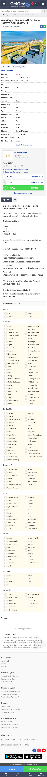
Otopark (31, 432)
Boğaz (9, 575)
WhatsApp (37, 769)
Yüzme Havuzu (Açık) (35, 456)
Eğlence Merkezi (13, 507)
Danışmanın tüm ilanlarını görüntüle (17, 172)
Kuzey (30, 316)
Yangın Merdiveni (34, 453)
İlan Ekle (29, 775)
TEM (9, 560)
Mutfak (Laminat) (34, 379)
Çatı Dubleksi (12, 610)
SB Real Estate (20, 153)
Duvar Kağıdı (32, 348)
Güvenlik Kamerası (13, 419)
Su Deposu (11, 453)
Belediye (31, 497)
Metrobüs (10, 553)
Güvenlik (10, 416)
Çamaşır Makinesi (34, 397)
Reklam (3, 664)
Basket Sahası (12, 441)
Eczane (30, 503)
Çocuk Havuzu (12, 456)
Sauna (9, 388)
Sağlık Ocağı (32, 519)
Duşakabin (11, 351)
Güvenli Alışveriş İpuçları (9, 724)
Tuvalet (30, 485)
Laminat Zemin (33, 372)
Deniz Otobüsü (12, 544)
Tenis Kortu (32, 441)
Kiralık (27, 15)
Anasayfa (6, 15)
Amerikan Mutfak (13, 335)
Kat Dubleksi (11, 604)
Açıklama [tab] (6, 200)
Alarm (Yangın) (12, 332)
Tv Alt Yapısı (11, 429)
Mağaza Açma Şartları (9, 694)
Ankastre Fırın (32, 335)
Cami (9, 500)
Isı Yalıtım (10, 422)
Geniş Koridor (32, 472)
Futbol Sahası (32, 438)
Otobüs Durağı (12, 556)
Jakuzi (9, 366)
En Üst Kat (31, 600)
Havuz (9, 582)
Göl (29, 579)
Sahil (29, 556)
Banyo (9, 472)
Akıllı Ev (10, 329)
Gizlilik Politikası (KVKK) (9, 727)
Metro (30, 550)
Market (10, 516)
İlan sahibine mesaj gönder (23, 193)
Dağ (8, 585)
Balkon (30, 338)
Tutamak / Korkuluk (14, 485)
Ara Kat (10, 594)
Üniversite (11, 525)
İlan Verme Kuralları (8, 679)
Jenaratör (31, 413)
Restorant (10, 450)
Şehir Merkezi (32, 528)
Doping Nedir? (6, 706)
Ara (13, 769)
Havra (30, 510)
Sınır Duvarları (33, 450)
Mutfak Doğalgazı (13, 382)
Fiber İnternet (12, 354)
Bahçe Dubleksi (12, 597)
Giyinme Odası (12, 357)
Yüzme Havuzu (12, 488)
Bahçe (30, 429)
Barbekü (10, 341)
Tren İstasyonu (33, 563)
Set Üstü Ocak (12, 391)
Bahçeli (9, 600)
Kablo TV (10, 425)
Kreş (9, 432)
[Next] (44, 47)
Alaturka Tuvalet (34, 332)
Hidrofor (31, 419)
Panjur (9, 385)
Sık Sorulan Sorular (8, 712)
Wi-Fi (9, 397)
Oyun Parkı (11, 438)
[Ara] (44, 11)
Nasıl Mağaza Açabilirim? (10, 697)
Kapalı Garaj (11, 435)
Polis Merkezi (12, 519)
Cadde (30, 541)
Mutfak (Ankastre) (13, 379)
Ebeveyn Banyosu (34, 351)
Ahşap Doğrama (33, 326)
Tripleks (30, 607)
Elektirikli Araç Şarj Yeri (35, 435)
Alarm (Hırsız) (32, 329)
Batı (8, 313)
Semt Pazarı (11, 522)
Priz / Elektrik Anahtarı (35, 482)
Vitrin (17, 775)
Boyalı (9, 345)
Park (9, 482)
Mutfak (10, 478)
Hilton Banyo (32, 360)
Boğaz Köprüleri (13, 541)
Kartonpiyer (32, 366)
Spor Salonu (11, 444)
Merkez (10, 70)
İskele (9, 566)
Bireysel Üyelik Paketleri (9, 676)
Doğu (30, 313)
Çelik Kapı (31, 400)
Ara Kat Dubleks (33, 594)
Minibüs (30, 553)
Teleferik (31, 560)
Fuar (29, 507)
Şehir (29, 582)
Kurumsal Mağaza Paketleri (10, 691)
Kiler (9, 369)
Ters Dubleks (12, 607)
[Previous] (2, 47)
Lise (29, 513)
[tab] (15, 199)
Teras (9, 394)
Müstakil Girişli (33, 604)
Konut (21, 15)
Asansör (10, 338)
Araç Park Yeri (12, 469)
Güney (9, 316)
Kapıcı (30, 416)
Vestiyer (30, 394)
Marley (9, 376)
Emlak (14, 15)
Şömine (30, 403)
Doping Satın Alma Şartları (10, 709)
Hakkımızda (5, 661)
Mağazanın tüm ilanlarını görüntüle (17, 169)
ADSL (9, 326)
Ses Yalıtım (31, 422)
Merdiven (31, 475)
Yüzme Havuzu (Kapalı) (14, 460)
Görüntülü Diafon (13, 360)
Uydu (29, 425)
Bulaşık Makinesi (33, 345)
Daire (33, 15)
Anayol (9, 538)
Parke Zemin (32, 385)
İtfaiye (9, 528)
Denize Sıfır (11, 503)
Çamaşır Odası (12, 400)
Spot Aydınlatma (34, 391)
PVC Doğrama (33, 382)
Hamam (10, 447)
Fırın (29, 354)
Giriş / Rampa (12, 475)
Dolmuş (30, 544)
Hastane (10, 510)
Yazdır (18, 27)
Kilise (9, 513)
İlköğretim (31, 525)
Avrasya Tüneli (33, 538)
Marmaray (11, 550)
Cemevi (30, 500)
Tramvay (10, 563)
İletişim (3, 666)
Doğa (9, 579)
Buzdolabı (11, 348)
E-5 (8, 547)
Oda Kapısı (31, 478)
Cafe (29, 447)
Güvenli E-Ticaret (7, 722)
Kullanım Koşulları (7, 682)
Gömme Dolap (33, 357)
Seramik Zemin (33, 388)
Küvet (9, 372)
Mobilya (30, 376)
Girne (3, 70)
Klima (30, 369)
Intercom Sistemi (13, 363)
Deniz (30, 575)
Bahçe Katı (31, 597)
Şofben (10, 403)
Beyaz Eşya (31, 341)
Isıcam (30, 363)
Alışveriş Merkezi (13, 497)
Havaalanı (31, 547)
